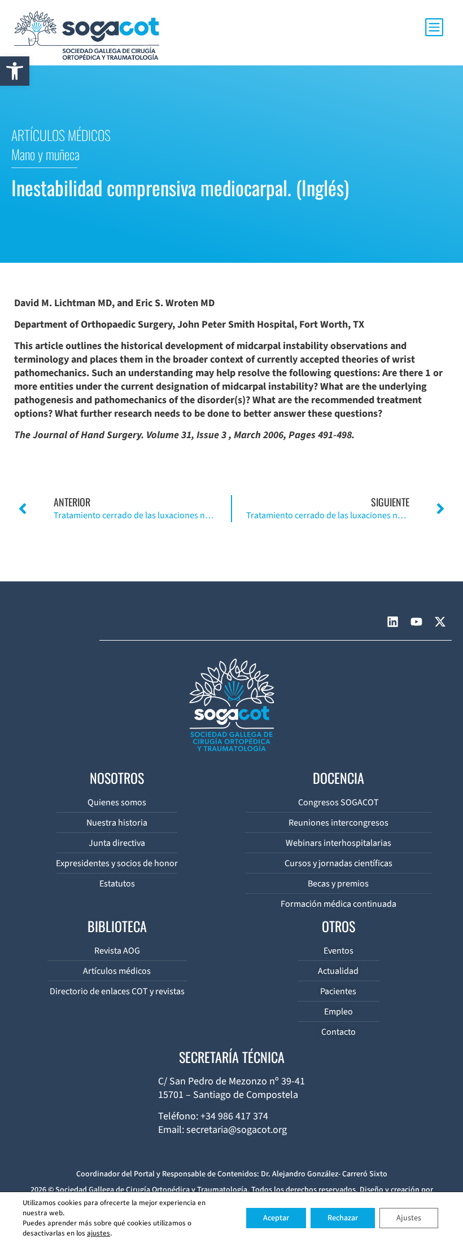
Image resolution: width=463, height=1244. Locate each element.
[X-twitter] (440, 621)
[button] (14, 71)
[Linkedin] (392, 621)
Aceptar (276, 1218)
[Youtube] (416, 621)
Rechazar (342, 1218)
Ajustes (408, 1218)
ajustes (98, 1233)
